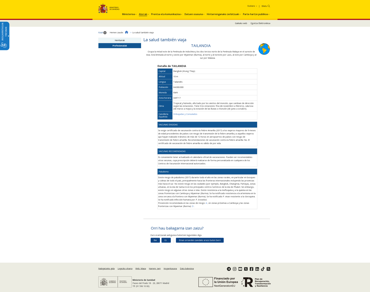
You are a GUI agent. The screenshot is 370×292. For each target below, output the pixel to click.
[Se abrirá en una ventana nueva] (264, 48)
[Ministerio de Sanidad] (109, 8)
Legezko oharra (125, 268)
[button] (247, 5)
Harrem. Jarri (155, 268)
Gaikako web (241, 23)
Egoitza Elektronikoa (260, 23)
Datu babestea (187, 268)
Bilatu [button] (264, 6)
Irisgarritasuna (170, 268)
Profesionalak (120, 45)
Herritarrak (120, 40)
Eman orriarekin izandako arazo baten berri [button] (200, 240)
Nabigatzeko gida (106, 268)
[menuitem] (128, 14)
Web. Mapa (140, 268)
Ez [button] (165, 240)
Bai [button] (155, 240)
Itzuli (100, 32)
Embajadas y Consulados (185, 114)
